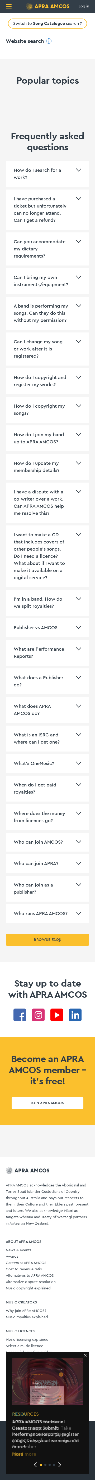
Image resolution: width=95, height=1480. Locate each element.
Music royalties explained (27, 1317)
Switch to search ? (47, 23)
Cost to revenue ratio (24, 1269)
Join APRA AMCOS (47, 1103)
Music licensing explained (27, 1340)
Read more (24, 1454)
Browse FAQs (47, 940)
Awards (12, 1256)
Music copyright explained (28, 1288)
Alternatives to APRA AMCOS (30, 1275)
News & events (18, 1250)
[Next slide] (59, 1464)
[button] (41, 1465)
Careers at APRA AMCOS (26, 1263)
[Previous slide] (35, 1464)
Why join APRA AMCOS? (26, 1311)
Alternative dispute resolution (31, 1282)
